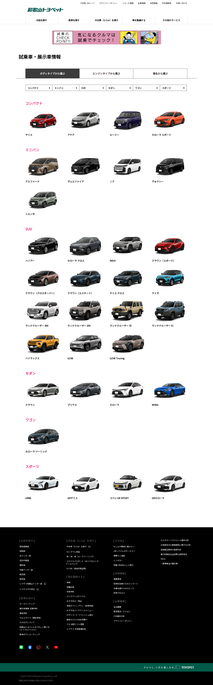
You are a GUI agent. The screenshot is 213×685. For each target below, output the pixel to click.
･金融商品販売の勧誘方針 (170, 549)
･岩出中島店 (24, 560)
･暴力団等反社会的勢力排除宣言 (173, 554)
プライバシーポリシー (108, 3)
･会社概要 (117, 607)
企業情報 (141, 3)
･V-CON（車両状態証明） (76, 568)
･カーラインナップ (27, 603)
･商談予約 (23, 613)
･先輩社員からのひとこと (123, 588)
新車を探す (27, 598)
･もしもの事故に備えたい (123, 546)
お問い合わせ (181, 3)
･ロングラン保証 (73, 551)
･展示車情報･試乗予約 (28, 608)
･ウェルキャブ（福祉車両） (30, 617)
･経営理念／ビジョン (122, 611)
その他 (118, 541)
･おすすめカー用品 (74, 601)
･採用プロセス (119, 592)
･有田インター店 (26, 569)
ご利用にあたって (87, 3)
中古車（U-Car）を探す (81, 541)
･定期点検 (70, 587)
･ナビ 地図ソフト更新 (75, 624)
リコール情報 (127, 3)
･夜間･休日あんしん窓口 (123, 565)
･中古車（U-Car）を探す (76, 546)
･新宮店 (22, 579)
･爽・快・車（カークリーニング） (80, 556)
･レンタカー (118, 560)
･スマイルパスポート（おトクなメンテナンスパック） (82, 562)
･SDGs (162, 558)
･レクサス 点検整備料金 (76, 629)
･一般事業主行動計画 (169, 563)
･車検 (68, 582)
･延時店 (22, 551)
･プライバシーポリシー (122, 620)
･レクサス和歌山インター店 (30, 583)
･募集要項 (117, 579)
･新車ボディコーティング (29, 634)
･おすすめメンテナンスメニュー (79, 610)
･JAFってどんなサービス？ (124, 551)
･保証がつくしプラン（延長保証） (80, 605)
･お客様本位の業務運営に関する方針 (175, 545)
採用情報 (153, 3)
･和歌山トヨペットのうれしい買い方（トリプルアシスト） (34, 628)
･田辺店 (22, 574)
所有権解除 (166, 3)
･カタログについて (27, 622)
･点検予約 (70, 591)
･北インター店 (25, 555)
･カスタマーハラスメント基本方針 (174, 540)
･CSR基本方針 (119, 616)
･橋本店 (22, 565)
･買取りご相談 (119, 555)
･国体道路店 (24, 546)
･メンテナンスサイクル (75, 596)
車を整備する (75, 576)
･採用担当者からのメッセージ (125, 583)
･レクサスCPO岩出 (27, 589)
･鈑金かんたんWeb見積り (76, 619)
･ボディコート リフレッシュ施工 (79, 614)
